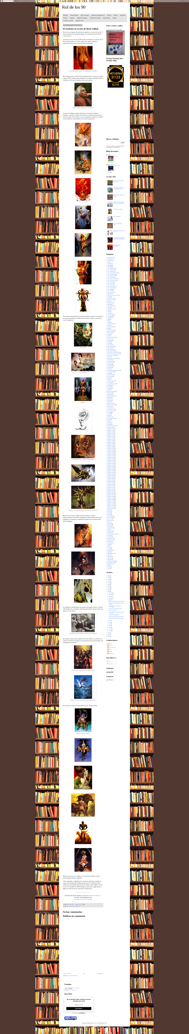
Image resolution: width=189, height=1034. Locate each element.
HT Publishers (110, 365)
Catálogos (109, 304)
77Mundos (109, 259)
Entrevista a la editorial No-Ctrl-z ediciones (116, 618)
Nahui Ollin (109, 406)
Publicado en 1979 (110, 439)
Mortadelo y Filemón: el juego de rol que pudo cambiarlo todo (118, 203)
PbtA (108, 421)
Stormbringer (109, 536)
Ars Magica (109, 265)
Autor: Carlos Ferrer (111, 269)
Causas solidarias (110, 305)
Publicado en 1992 (110, 458)
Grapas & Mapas (110, 349)
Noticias (108, 413)
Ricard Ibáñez (109, 515)
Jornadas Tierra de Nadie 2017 (114, 614)
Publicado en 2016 (110, 493)
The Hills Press (110, 539)
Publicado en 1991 (110, 457)
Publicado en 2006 (110, 479)
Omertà (108, 415)
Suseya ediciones (110, 538)
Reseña (108, 512)
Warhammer (109, 558)
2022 (109, 582)
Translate (73, 990)
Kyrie (108, 379)
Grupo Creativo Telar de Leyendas (113, 353)
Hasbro (108, 356)
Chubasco (110, 643)
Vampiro (114, 18)
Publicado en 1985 (110, 448)
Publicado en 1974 (110, 431)
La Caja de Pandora (110, 380)
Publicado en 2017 (110, 494)
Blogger (105, 1023)
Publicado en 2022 (110, 502)
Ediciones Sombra (110, 331)
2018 (109, 589)
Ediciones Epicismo (110, 329)
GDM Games (109, 347)
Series (108, 529)
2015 (109, 634)
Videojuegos (109, 550)
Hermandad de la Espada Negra (112, 358)
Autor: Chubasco (110, 271)
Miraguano (109, 398)
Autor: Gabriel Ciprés (111, 275)
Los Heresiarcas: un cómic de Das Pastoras (116, 616)
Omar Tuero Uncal (112, 647)
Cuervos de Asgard (110, 314)
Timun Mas (109, 541)
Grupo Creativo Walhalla (111, 355)
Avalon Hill (109, 293)
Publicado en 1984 (110, 446)
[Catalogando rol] (110, 257)
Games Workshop (110, 346)
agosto (110, 599)
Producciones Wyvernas (111, 425)
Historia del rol (110, 361)
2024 (109, 579)
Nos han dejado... (110, 410)
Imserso (108, 368)
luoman (95, 1023)
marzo (110, 627)
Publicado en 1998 (110, 467)
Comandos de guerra (111, 308)
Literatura (109, 386)
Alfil (108, 262)
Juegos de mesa (110, 376)
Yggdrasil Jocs (110, 563)
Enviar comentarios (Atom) (72, 975)
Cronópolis (109, 313)
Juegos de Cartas (79, 20)
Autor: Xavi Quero (110, 292)
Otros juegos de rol (110, 418)
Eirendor (108, 334)
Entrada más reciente (66, 973)
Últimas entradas (74, 15)
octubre (110, 596)
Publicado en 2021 (110, 500)
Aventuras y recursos (68, 20)
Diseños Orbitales (110, 326)
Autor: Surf (69, 906)
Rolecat (108, 521)
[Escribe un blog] (80, 904)
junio (110, 622)
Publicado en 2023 (110, 503)
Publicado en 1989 (110, 454)
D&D (108, 319)
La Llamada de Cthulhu (111, 383)
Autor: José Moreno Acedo (112, 280)
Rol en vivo (109, 519)
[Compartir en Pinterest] (84, 904)
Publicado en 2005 (110, 478)
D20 (108, 320)
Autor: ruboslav (110, 289)
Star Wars (109, 535)
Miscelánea (78, 906)
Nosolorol (109, 412)
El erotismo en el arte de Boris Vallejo (115, 608)
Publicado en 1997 (110, 466)
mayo (110, 623)
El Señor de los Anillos (95, 18)
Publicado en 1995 (110, 463)
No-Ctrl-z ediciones (110, 409)
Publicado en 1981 (110, 442)
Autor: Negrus (110, 283)
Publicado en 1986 (110, 449)
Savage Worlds (106, 18)
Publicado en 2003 (110, 475)
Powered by (75, 1013)
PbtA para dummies (116, 216)
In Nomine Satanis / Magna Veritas (113, 370)
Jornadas (109, 373)
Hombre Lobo (109, 364)
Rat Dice (108, 511)
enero (110, 630)
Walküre (108, 555)
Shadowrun (109, 532)
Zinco (108, 568)
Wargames (109, 556)
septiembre (111, 598)
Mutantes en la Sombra (111, 404)
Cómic (108, 310)
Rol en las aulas (110, 517)
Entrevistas (122, 15)
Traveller (109, 544)
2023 (109, 581)
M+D (108, 389)
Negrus (110, 645)
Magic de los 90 (111, 164)
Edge (108, 328)
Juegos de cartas (110, 374)
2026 (109, 575)
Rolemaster (109, 523)
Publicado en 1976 (110, 434)
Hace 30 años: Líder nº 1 (113, 610)
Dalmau (108, 322)
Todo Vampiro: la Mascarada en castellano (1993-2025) (119, 188)
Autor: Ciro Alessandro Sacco (112, 272)
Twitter (96, 895)
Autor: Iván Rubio (110, 277)
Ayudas (108, 296)
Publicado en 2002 (110, 473)
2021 (109, 584)
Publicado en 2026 (110, 508)
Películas (109, 422)
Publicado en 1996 (110, 464)
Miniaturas (109, 397)
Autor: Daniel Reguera (111, 274)
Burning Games (110, 302)
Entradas (109, 661)
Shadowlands (109, 531)
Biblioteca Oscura (110, 299)
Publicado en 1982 (110, 443)
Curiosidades (109, 316)
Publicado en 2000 (110, 470)
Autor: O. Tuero (110, 284)
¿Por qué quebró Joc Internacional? (117, 246)
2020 (109, 586)
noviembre (111, 594)
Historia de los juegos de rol (97, 15)
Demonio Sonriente (110, 323)
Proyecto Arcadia (110, 427)
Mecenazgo (109, 394)
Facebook (90, 895)
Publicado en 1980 (110, 440)
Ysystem (109, 567)
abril (109, 625)
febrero (110, 629)
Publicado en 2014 (110, 490)
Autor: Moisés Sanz (110, 281)
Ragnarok (109, 509)
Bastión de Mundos (110, 298)
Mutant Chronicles (110, 403)
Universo (109, 547)
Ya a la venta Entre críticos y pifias (114, 29)
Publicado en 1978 (110, 437)
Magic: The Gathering (111, 391)
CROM (108, 311)
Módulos (109, 401)
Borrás (108, 301)
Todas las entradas (84, 15)
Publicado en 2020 (110, 499)
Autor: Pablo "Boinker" (111, 286)
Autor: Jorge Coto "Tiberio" (112, 278)
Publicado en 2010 (110, 484)
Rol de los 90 (73, 7)
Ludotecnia (109, 388)
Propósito (65, 15)
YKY (108, 565)
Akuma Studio (110, 260)
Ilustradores (73, 906)
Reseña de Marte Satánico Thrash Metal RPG (116, 601)
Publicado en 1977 (110, 436)
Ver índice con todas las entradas (83, 899)
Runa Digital (109, 524)
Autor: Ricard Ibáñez (111, 287)
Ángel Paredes (111, 653)
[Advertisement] (83, 961)
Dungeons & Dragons (82, 18)
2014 (109, 636)
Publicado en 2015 (110, 491)
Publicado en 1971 (110, 428)
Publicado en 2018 (110, 496)
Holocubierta (109, 362)
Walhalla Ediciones (110, 553)
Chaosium (109, 307)
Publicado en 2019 (110, 497)
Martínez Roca (110, 392)
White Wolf (109, 559)
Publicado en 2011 (110, 485)
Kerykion (109, 377)
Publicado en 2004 (110, 476)
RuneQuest (109, 526)
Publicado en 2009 (110, 482)
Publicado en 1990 (110, 455)
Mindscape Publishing (111, 395)
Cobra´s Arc (116, 156)
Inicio (84, 973)
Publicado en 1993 (110, 460)
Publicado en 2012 (110, 487)
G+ (100, 895)
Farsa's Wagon (110, 344)
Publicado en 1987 (110, 451)
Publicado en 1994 (110, 461)
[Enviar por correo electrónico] (79, 904)
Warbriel (110, 651)
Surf (109, 649)
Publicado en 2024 (110, 505)
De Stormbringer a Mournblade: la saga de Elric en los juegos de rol (119, 239)
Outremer (109, 419)
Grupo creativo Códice (111, 350)
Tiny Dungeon (110, 543)
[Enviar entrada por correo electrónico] (76, 904)
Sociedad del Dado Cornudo (112, 534)
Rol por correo (110, 520)
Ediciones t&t (109, 332)
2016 (109, 632)
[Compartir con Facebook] (83, 904)
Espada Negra (109, 340)
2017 (109, 591)
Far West (109, 343)
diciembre (110, 592)
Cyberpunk (109, 317)
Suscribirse (78, 1008)
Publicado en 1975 (110, 433)
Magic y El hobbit (117, 165)
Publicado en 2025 (110, 507)
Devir (108, 325)
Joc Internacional (110, 371)
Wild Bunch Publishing (111, 561)
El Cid (108, 335)
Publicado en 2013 (110, 488)
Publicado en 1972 (110, 430)
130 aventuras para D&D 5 (118, 209)
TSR (108, 546)
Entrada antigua (100, 973)
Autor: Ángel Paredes (111, 268)
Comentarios (110, 663)
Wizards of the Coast (111, 562)
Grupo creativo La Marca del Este (113, 352)
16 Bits (109, 154)
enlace (75, 876)
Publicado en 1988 (110, 452)
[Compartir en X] (81, 904)
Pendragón (109, 424)
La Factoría (109, 382)
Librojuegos (109, 385)
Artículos (109, 15)
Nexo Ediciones (110, 407)
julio (109, 620)
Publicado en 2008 (110, 481)
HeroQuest (109, 359)
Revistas (65, 18)
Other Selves (109, 416)
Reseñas (116, 15)
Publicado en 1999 (110, 469)
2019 (109, 588)
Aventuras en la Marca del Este (112, 295)
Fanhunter (109, 341)
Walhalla (108, 551)
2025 (109, 577)
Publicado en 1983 (110, 445)
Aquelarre (72, 18)
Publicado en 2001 (110, 472)
